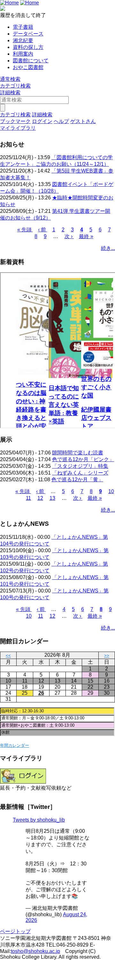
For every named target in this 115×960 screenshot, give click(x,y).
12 (40, 498)
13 (52, 498)
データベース (28, 33)
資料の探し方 (28, 47)
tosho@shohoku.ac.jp (35, 951)
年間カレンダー (14, 745)
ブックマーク (15, 121)
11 (28, 498)
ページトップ (15, 931)
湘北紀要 (23, 40)
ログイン (42, 121)
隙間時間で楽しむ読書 (77, 452)
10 (111, 491)
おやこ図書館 (28, 67)
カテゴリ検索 (15, 86)
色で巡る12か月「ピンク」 (83, 459)
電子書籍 (23, 27)
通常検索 (10, 79)
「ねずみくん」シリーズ (80, 473)
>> (106, 655)
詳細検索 (10, 92)
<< (8, 655)
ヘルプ (61, 121)
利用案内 (23, 54)
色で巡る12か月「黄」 (77, 479)
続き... (108, 248)
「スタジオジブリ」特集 (80, 466)
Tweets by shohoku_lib (39, 820)
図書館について (31, 60)
